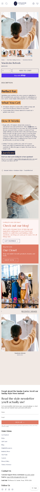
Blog (2, 445)
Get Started (5, 435)
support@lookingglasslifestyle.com (24, 159)
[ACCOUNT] (33, 3)
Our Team (4, 455)
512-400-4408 (29, 475)
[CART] (37, 3)
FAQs (3, 438)
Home (3, 60)
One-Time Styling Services (13, 60)
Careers (3, 458)
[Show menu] (2, 3)
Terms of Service (6, 464)
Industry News (5, 451)
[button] (6, 3)
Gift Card (4, 441)
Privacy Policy (29, 425)
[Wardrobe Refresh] (20, 332)
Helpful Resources (6, 448)
